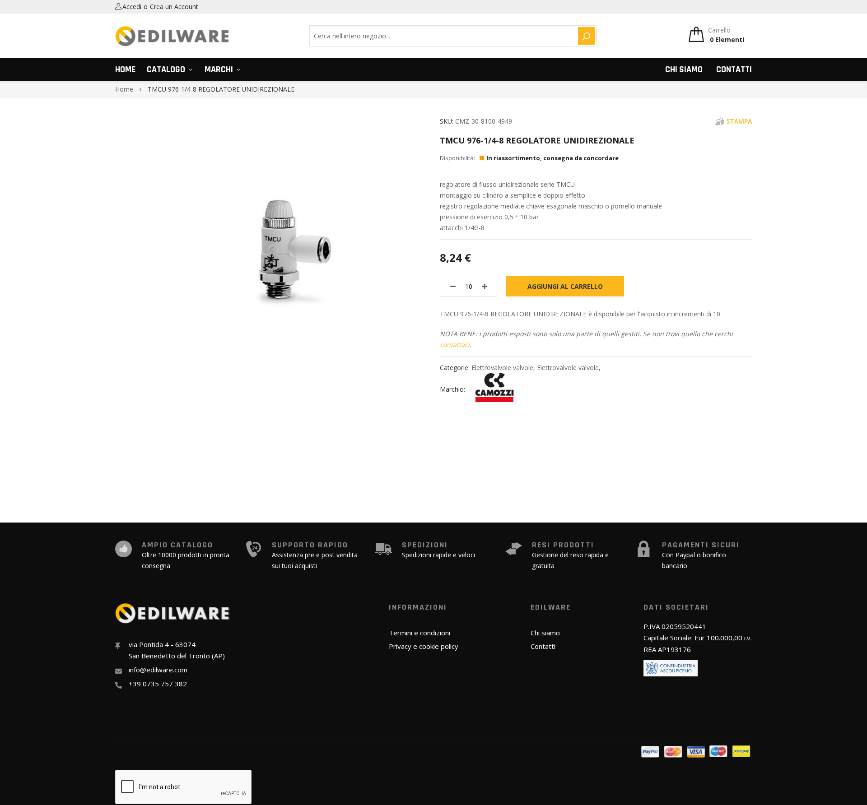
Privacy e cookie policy (423, 646)
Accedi (131, 6)
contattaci (455, 344)
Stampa (739, 121)
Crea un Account (174, 6)
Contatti (734, 69)
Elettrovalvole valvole (502, 367)
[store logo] (172, 36)
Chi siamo (684, 69)
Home (125, 69)
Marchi (219, 69)
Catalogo (166, 69)
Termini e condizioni (419, 632)
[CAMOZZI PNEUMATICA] (494, 389)
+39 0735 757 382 (158, 683)
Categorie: (455, 367)
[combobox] (442, 36)
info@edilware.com (158, 669)
